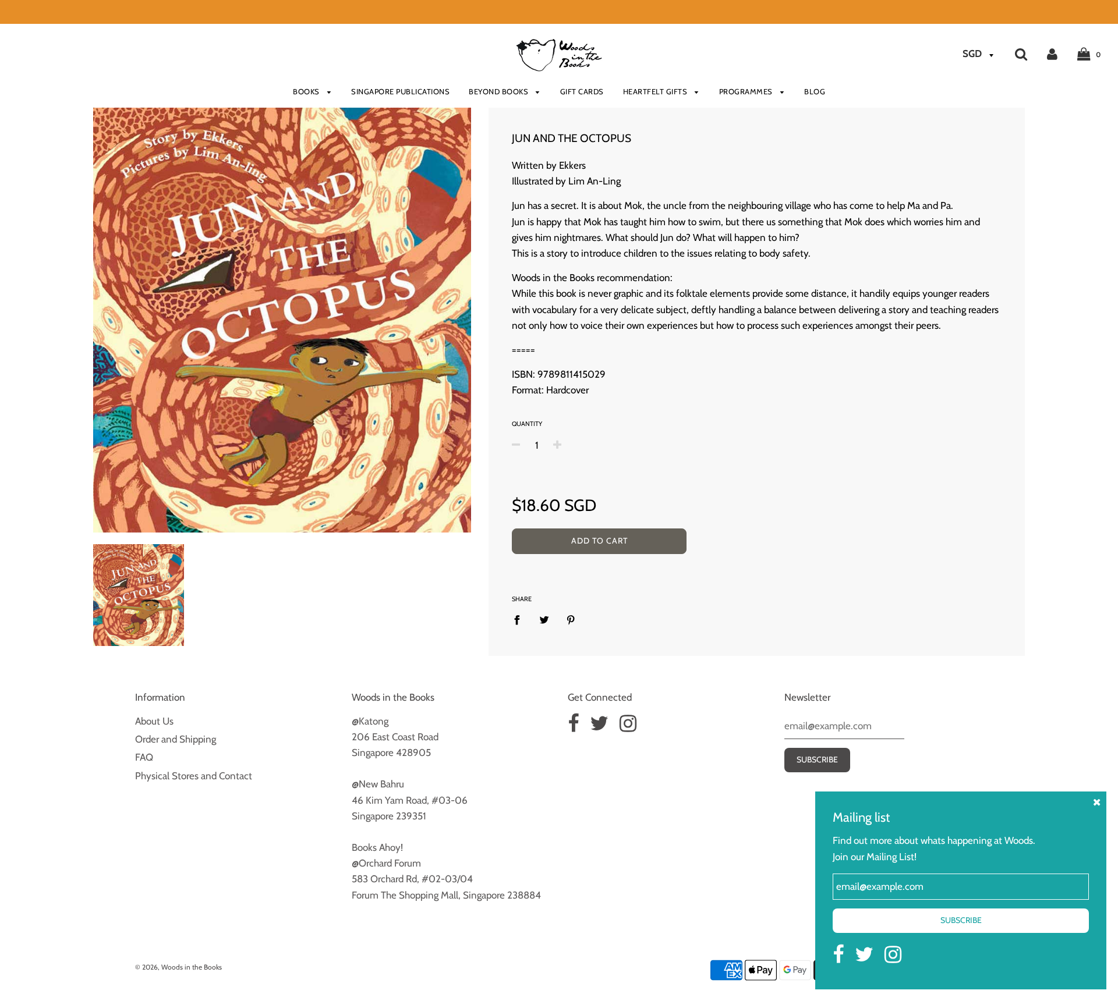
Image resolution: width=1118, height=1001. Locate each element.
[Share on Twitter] (544, 620)
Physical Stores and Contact (193, 776)
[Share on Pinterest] (570, 620)
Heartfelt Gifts (656, 91)
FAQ (144, 757)
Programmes (747, 91)
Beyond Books (499, 91)
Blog (814, 91)
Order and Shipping (175, 739)
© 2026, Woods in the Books (178, 967)
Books (307, 91)
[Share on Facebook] (520, 620)
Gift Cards (582, 91)
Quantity (527, 424)
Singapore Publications (400, 91)
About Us (154, 721)
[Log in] (1052, 53)
